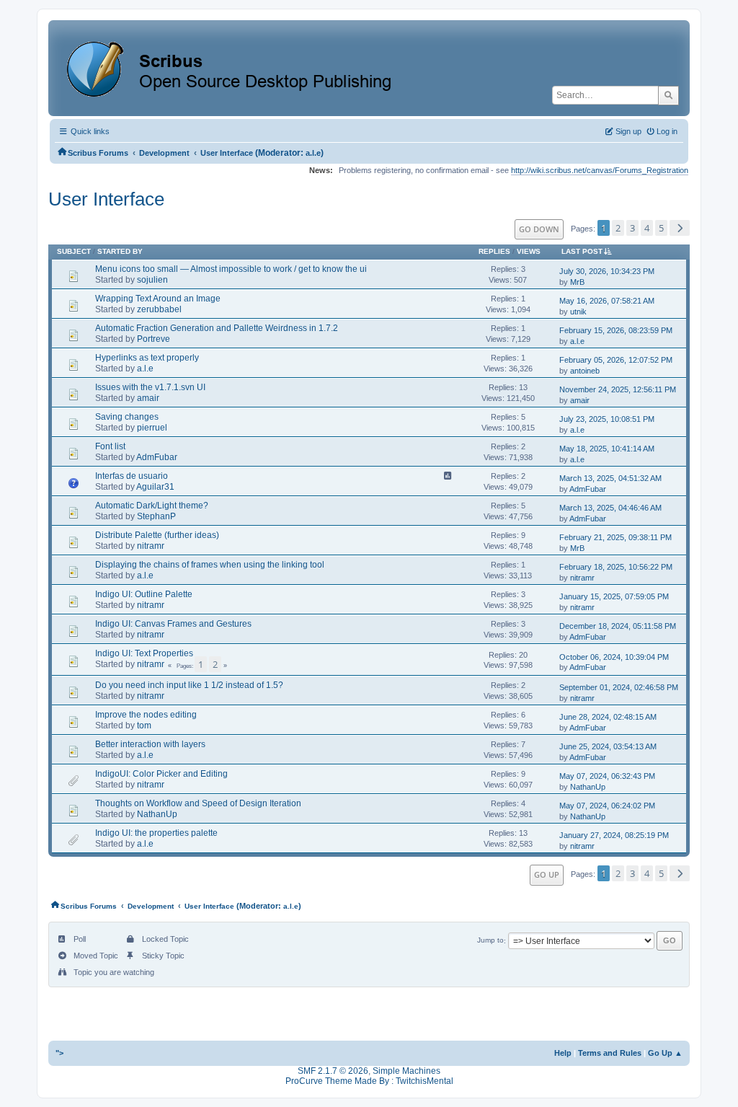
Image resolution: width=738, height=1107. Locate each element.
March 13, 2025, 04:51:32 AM (610, 478)
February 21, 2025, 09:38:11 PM (615, 537)
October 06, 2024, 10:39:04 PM (614, 657)
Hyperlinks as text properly (147, 358)
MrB (577, 282)
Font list (110, 446)
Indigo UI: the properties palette (156, 833)
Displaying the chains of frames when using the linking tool (209, 565)
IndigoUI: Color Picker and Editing (161, 774)
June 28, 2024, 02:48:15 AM (608, 717)
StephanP (156, 516)
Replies (494, 251)
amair (148, 398)
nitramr (150, 546)
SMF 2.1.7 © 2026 (333, 1071)
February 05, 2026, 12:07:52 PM (615, 360)
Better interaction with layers (150, 744)
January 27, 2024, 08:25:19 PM (614, 835)
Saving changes (127, 417)
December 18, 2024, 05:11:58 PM (617, 626)
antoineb (585, 370)
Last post (582, 251)
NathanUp (587, 786)
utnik (578, 311)
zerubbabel (159, 309)
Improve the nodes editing (146, 715)
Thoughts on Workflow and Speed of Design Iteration (198, 803)
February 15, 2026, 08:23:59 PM (615, 330)
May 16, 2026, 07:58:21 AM (606, 300)
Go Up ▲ (665, 1053)
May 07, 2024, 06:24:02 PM (607, 805)
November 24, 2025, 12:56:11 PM (617, 389)
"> (59, 1053)
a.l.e (313, 153)
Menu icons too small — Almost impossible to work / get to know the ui (231, 269)
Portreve (153, 339)
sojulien (152, 280)
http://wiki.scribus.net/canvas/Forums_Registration (599, 170)
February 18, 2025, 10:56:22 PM (615, 567)
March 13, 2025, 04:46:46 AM (610, 507)
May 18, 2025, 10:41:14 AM (606, 448)
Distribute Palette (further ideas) (157, 535)
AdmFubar (156, 457)
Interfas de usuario (131, 476)
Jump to (490, 941)
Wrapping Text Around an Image (158, 299)
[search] (668, 95)
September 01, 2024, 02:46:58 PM (618, 687)
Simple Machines (406, 1071)
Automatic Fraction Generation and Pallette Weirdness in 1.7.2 (216, 328)
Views (529, 251)
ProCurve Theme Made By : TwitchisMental (369, 1081)
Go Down (539, 229)
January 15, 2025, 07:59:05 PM (614, 596)
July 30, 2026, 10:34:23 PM (606, 271)
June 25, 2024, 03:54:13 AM (608, 746)
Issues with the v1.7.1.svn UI (150, 387)
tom (144, 725)
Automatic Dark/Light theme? (151, 505)
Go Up (546, 874)
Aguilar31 (155, 487)
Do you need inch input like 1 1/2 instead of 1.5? (189, 685)
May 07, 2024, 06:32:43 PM (607, 776)
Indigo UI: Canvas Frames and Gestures (173, 624)
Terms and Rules (609, 1053)
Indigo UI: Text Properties (144, 653)
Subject (74, 251)
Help (563, 1053)
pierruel (152, 428)
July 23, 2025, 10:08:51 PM (606, 419)
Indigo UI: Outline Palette (143, 594)
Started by (120, 251)
